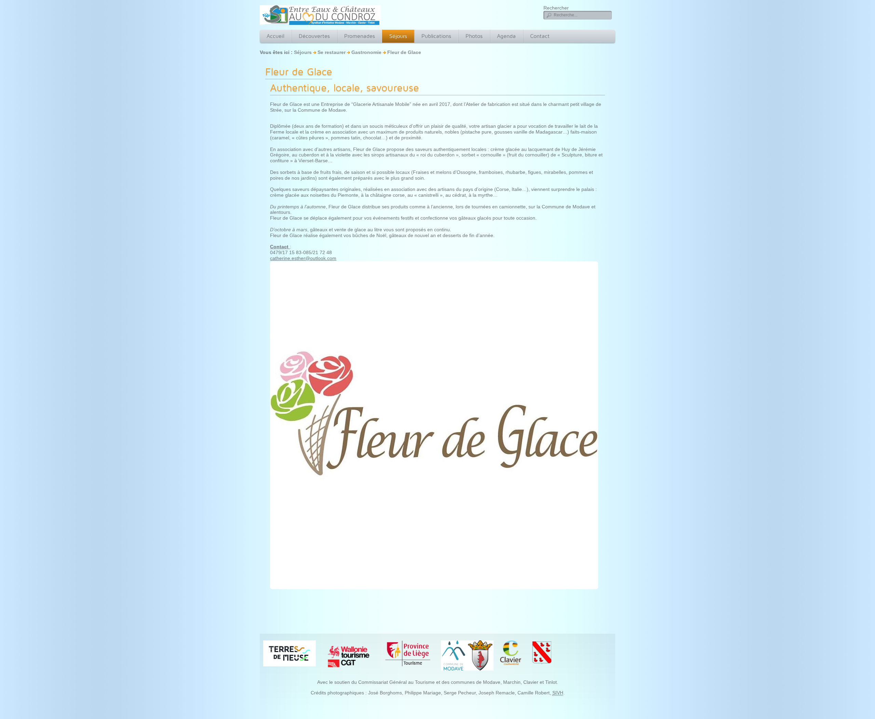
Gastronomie (366, 52)
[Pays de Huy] (289, 653)
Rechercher (556, 8)
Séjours (398, 36)
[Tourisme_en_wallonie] (348, 656)
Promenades (359, 36)
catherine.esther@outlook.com (303, 258)
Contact (540, 36)
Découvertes (314, 36)
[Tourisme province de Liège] (407, 653)
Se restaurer (332, 52)
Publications (436, 36)
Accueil (275, 36)
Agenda (506, 36)
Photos (474, 36)
